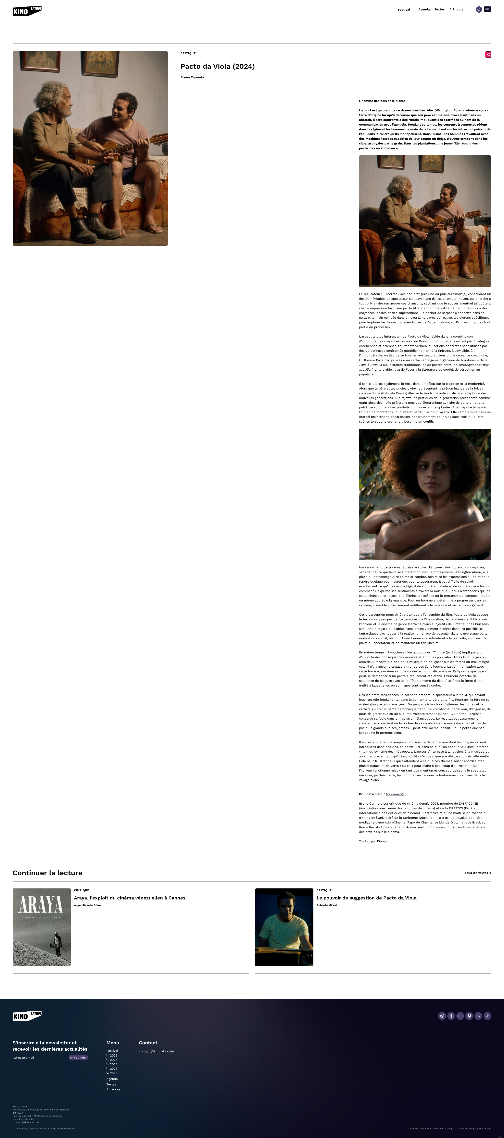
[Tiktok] (487, 1016)
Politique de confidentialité (58, 1128)
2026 (114, 1055)
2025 (114, 1060)
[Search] (479, 9)
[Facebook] (451, 1016)
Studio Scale (484, 1128)
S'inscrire (78, 1057)
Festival (404, 9)
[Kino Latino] (27, 11)
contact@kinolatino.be (156, 1051)
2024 (114, 1064)
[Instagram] (442, 1016)
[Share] (488, 54)
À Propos (456, 9)
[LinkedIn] (478, 1016)
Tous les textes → (478, 873)
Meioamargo (395, 794)
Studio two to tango (441, 1128)
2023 (114, 1068)
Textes (440, 9)
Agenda (424, 9)
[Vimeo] (469, 1016)
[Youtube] (460, 1016)
